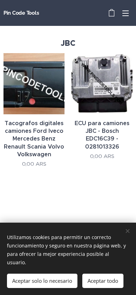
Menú (126, 13)
